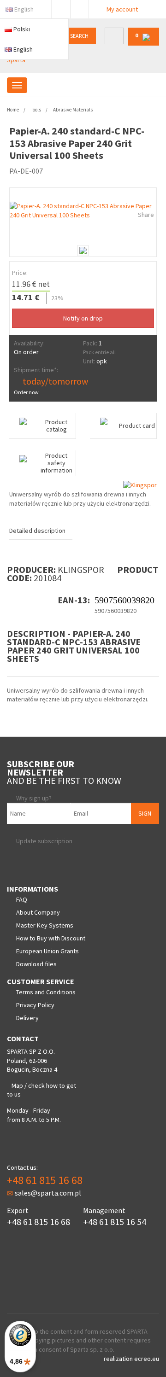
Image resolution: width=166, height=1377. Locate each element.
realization (119, 1358)
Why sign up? (34, 798)
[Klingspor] (140, 485)
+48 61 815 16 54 (114, 1221)
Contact (79, 7)
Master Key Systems (44, 925)
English (24, 9)
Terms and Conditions (46, 992)
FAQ (21, 899)
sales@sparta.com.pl (48, 1192)
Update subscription (44, 841)
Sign (144, 813)
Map (17, 1085)
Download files (36, 964)
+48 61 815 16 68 (45, 1180)
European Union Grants (47, 951)
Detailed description (37, 530)
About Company (38, 912)
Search (79, 35)
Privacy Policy (35, 1005)
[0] (143, 43)
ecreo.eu (146, 1358)
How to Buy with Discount (50, 938)
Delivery (27, 1018)
